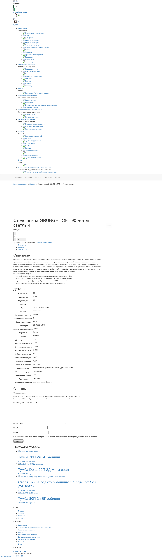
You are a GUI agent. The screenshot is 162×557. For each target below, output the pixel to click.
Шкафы (28, 138)
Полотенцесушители (33, 153)
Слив (27, 35)
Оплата (38, 177)
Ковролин (29, 74)
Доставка (48, 177)
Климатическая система (27, 534)
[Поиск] (14, 9)
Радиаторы (29, 102)
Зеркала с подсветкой (33, 136)
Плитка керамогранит (33, 129)
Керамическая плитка (26, 539)
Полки (27, 145)
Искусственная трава (33, 76)
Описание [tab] (22, 245)
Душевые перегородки (34, 54)
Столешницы (30, 143)
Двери (20, 532)
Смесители (29, 59)
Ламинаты (29, 78)
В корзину (21, 240)
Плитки (28, 81)
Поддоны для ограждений (35, 124)
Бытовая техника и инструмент (30, 537)
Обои (27, 165)
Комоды (28, 148)
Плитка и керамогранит (34, 126)
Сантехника (22, 525)
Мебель (21, 541)
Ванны (27, 49)
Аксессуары (29, 62)
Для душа (29, 37)
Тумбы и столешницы (33, 157)
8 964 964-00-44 (19, 551)
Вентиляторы (30, 100)
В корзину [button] (31, 461)
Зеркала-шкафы (31, 150)
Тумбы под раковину (33, 140)
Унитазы (28, 52)
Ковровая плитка (31, 69)
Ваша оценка (19, 402)
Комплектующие (31, 107)
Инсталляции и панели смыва (37, 47)
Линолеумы (29, 85)
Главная (18, 177)
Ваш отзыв (18, 423)
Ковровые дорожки (32, 71)
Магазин (28, 177)
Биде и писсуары (32, 40)
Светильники (30, 114)
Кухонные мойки (31, 117)
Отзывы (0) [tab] (22, 249)
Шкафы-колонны (31, 155)
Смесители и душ (32, 45)
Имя (15, 428)
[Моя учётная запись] (14, 18)
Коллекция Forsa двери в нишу (37, 93)
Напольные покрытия (26, 530)
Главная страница (20, 184)
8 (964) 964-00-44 (20, 12)
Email (16, 432)
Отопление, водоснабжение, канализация (41, 172)
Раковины (29, 57)
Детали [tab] (21, 247)
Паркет (28, 83)
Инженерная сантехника (34, 33)
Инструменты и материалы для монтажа (41, 105)
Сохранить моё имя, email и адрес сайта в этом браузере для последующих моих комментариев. (56, 436)
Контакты (58, 177)
